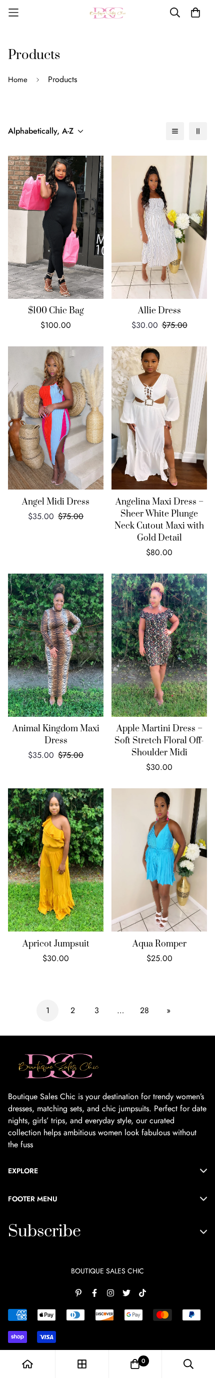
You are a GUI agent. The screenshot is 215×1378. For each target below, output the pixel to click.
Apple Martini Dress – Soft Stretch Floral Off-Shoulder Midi (159, 740)
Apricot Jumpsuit (56, 944)
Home (18, 79)
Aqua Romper (159, 944)
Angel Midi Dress (56, 502)
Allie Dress (159, 310)
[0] (135, 1364)
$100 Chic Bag (56, 310)
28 (144, 1010)
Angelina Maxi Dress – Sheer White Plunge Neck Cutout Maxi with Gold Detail (159, 520)
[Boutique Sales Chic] (107, 13)
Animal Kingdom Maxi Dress (56, 734)
